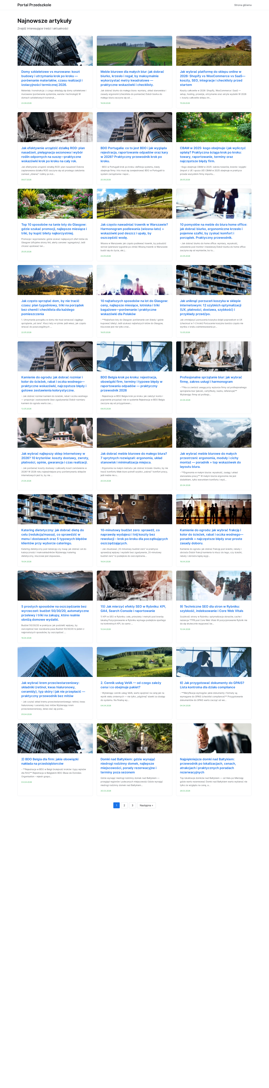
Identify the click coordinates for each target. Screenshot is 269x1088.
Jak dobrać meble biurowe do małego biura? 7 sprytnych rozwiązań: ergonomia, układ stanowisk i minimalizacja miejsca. (134, 458)
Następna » (146, 805)
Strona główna (243, 5)
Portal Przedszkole (34, 5)
